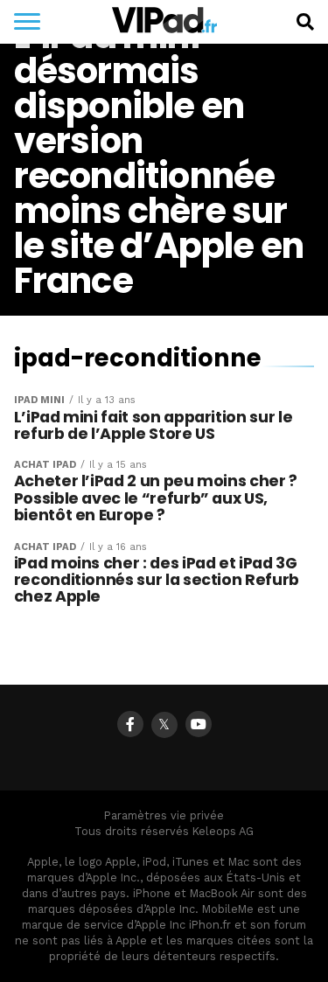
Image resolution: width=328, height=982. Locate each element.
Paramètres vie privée (164, 815)
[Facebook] (130, 724)
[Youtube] (198, 724)
